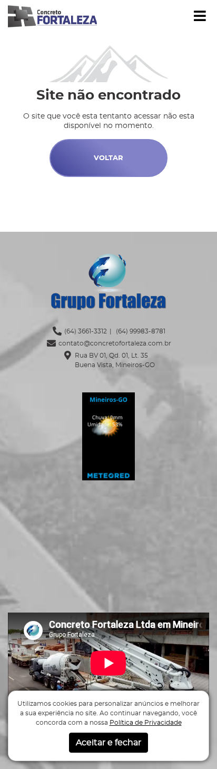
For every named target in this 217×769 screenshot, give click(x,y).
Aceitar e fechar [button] (108, 742)
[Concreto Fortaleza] (52, 15)
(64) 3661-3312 (85, 331)
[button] (200, 16)
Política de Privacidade (146, 722)
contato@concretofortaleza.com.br (114, 343)
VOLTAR (108, 158)
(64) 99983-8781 (139, 331)
